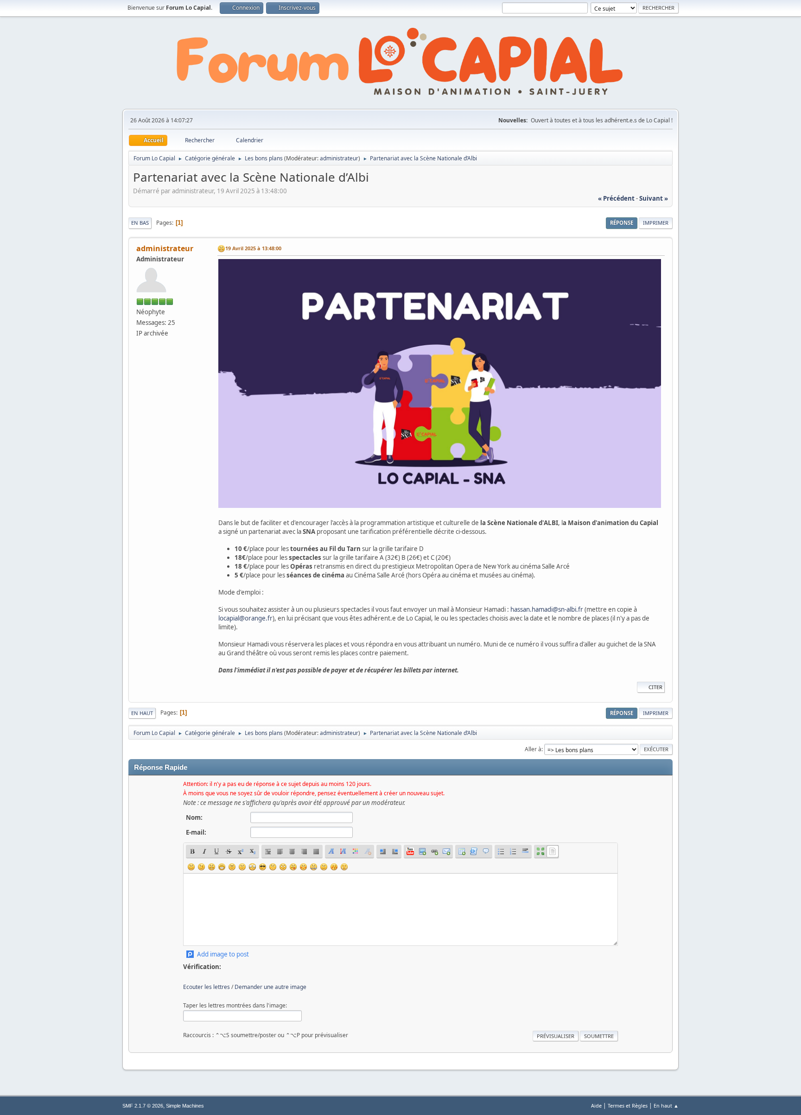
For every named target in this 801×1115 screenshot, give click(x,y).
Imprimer (655, 222)
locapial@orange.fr (245, 618)
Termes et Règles (628, 1105)
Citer (655, 687)
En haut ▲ (666, 1105)
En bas (140, 222)
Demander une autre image (270, 987)
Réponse (621, 222)
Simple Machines (185, 1106)
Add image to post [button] (223, 954)
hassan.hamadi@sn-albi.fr (546, 609)
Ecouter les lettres (206, 987)
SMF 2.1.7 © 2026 (142, 1106)
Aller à (533, 749)
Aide (596, 1105)
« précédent (616, 198)
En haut (142, 713)
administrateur (339, 158)
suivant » (653, 198)
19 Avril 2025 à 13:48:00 (253, 248)
